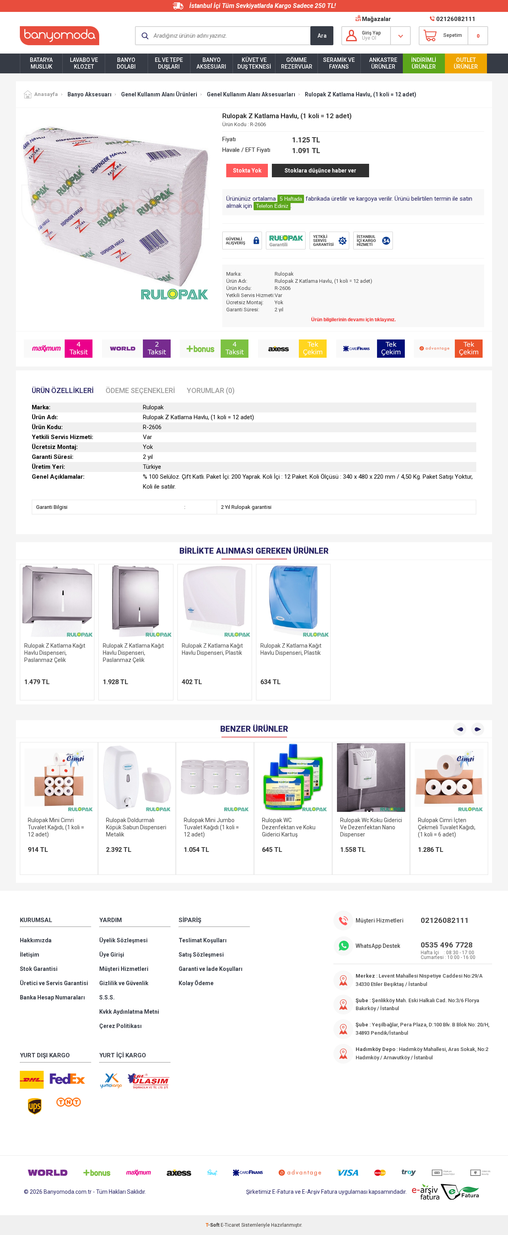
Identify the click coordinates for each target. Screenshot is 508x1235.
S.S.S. (107, 997)
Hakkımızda (36, 940)
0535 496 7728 (447, 944)
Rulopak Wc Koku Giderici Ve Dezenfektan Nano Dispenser (293, 827)
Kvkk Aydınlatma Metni (129, 1012)
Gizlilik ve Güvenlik (123, 983)
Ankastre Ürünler (383, 63)
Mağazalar (376, 19)
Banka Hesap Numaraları (52, 997)
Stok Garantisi (39, 969)
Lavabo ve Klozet (84, 63)
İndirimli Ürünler (423, 63)
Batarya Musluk (41, 63)
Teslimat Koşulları (203, 940)
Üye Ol (369, 38)
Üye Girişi (111, 954)
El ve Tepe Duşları (169, 63)
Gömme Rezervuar (296, 63)
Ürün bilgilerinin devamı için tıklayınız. (353, 319)
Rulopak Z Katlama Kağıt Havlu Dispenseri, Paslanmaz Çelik (54, 652)
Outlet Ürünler (466, 63)
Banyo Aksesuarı (211, 63)
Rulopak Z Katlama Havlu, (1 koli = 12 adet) (446, 823)
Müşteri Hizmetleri (123, 969)
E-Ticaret (230, 1225)
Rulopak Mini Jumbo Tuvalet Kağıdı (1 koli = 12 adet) (133, 827)
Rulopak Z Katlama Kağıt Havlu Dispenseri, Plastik (212, 649)
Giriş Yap (371, 33)
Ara (322, 36)
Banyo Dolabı (126, 63)
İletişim (29, 954)
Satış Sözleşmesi (201, 954)
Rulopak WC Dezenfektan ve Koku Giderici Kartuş (210, 827)
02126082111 (455, 19)
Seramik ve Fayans (339, 63)
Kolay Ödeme (196, 983)
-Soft (213, 1225)
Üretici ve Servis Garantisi (54, 983)
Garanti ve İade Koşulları (210, 969)
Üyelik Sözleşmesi (123, 940)
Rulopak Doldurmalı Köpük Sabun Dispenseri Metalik (58, 827)
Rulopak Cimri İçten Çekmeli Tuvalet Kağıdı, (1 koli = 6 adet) (369, 827)
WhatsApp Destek (378, 946)
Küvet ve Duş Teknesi (254, 63)
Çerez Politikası (120, 1026)
